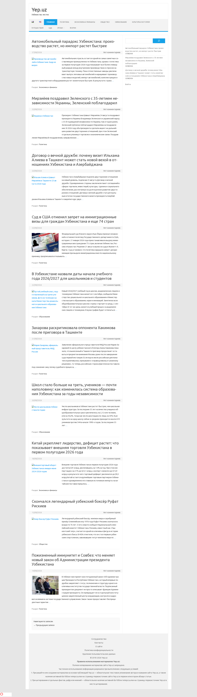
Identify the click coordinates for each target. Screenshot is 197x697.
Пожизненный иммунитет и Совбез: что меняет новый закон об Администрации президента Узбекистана (73, 559)
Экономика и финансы (84, 22)
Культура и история (141, 22)
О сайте (98, 646)
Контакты (99, 643)
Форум (73, 28)
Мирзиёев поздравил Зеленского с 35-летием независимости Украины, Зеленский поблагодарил (144, 60)
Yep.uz (39, 9)
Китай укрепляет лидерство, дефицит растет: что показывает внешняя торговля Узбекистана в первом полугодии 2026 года (75, 447)
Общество (105, 22)
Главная (51, 22)
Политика (64, 22)
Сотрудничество (98, 639)
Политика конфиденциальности (99, 650)
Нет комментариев (111, 52)
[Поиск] (159, 40)
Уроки (60, 28)
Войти (128, 84)
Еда (50, 28)
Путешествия (37, 28)
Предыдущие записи (44, 625)
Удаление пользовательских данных (98, 654)
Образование (121, 22)
